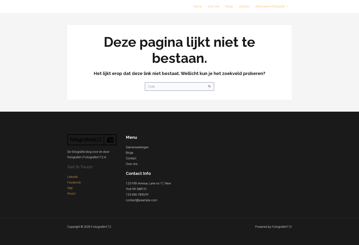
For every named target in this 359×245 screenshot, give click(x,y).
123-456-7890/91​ (137, 194)
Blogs (229, 6)
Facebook (74, 182)
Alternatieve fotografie (270, 6)
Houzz (71, 193)
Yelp (70, 188)
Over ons (214, 6)
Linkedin (72, 177)
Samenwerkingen (137, 147)
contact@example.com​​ (141, 200)
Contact (244, 6)
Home (198, 6)
